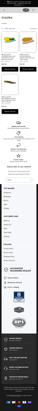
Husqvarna (7, 193)
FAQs (5, 228)
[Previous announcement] (4, 3)
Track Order (8, 232)
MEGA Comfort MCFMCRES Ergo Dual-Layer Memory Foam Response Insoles (9, 57)
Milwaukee (7, 196)
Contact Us (7, 225)
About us (7, 221)
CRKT (5, 204)
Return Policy (8, 253)
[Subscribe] (30, 179)
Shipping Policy (9, 256)
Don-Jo (6, 200)
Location (7, 236)
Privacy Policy (8, 249)
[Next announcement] (34, 3)
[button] (4, 10)
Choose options (10, 69)
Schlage (6, 208)
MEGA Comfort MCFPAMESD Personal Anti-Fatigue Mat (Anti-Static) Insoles (9, 99)
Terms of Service (9, 260)
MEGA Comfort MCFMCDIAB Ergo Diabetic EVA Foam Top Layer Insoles (27, 57)
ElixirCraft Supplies (16, 395)
